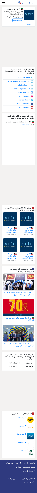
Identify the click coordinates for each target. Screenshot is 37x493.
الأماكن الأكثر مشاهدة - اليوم (22, 414)
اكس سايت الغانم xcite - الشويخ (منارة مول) (11, 230)
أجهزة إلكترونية (18, 20)
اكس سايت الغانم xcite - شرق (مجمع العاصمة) (11, 256)
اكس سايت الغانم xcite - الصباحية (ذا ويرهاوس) (28, 230)
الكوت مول (21, 434)
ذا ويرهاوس (25, 124)
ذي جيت (22, 426)
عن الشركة (10, 463)
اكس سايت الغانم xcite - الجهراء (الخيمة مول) (28, 256)
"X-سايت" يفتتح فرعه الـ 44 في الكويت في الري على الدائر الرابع (19, 344)
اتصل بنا (18, 467)
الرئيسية (30, 24)
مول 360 (22, 418)
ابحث (26, 463)
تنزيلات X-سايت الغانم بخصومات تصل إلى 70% (19, 319)
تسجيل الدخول (28, 471)
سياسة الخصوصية (29, 467)
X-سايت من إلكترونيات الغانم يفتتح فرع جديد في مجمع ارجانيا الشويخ (19, 293)
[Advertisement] (18, 46)
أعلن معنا (19, 463)
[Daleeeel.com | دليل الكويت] (26, 2)
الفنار (23, 450)
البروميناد (22, 442)
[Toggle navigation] (3, 2)
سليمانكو (26, 482)
